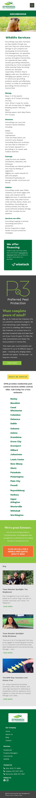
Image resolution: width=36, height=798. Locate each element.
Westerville (16, 506)
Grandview (15, 437)
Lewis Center (17, 459)
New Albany (16, 464)
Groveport (15, 446)
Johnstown (16, 454)
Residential (7, 750)
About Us (9, 734)
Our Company (11, 728)
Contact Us (7, 765)
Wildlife (6, 759)
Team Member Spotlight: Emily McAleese (13, 634)
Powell (13, 485)
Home (8, 731)
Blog (7, 737)
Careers (8, 740)
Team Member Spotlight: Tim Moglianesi (15, 590)
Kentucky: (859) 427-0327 (15, 774)
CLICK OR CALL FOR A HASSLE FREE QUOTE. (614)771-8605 (18, 551)
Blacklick (15, 403)
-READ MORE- (8, 606)
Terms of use (9, 795)
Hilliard (14, 450)
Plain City (15, 481)
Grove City (15, 441)
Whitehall (15, 511)
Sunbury (14, 495)
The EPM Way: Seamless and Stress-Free (15, 679)
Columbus (15, 415)
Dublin (13, 423)
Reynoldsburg (17, 490)
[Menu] (32, 5)
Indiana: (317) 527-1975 (14, 771)
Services (6, 746)
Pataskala (15, 472)
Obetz (13, 468)
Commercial (7, 756)
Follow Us (7, 778)
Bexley (13, 399)
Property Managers (10, 753)
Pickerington (17, 477)
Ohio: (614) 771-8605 (13, 768)
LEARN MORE (12, 363)
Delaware (15, 419)
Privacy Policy (18, 795)
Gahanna (14, 428)
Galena (13, 433)
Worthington (16, 515)
